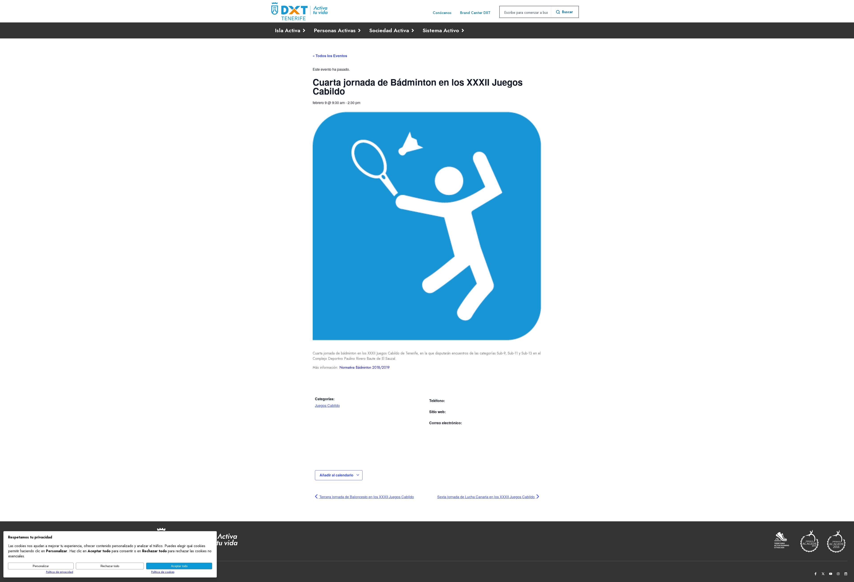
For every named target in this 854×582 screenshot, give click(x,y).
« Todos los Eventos (330, 55)
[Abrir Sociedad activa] (412, 30)
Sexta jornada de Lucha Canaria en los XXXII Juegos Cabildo (486, 496)
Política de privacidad (59, 572)
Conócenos (442, 12)
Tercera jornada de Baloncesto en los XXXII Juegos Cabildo (366, 496)
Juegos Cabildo (327, 405)
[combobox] (525, 12)
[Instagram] (838, 573)
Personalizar (41, 566)
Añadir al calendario (337, 475)
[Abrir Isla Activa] (304, 30)
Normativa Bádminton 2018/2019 (364, 367)
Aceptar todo (179, 566)
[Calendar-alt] (845, 573)
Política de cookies (162, 572)
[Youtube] (830, 573)
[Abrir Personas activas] (359, 30)
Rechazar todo (110, 566)
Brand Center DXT (475, 12)
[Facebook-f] (815, 573)
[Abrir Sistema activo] (462, 30)
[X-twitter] (823, 573)
